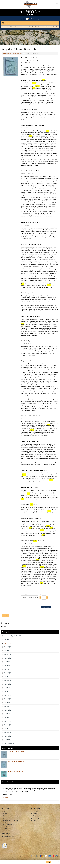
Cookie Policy (42, 862)
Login (38, 18)
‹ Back (5, 616)
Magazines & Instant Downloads (14, 53)
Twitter (35, 813)
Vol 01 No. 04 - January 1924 (16, 761)
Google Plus (36, 816)
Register (33, 18)
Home (4, 53)
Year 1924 (24, 53)
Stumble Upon (36, 818)
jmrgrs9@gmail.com (9, 836)
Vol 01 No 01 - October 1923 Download (18, 752)
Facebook (35, 811)
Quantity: (42, 594)
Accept (48, 862)
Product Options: (26, 594)
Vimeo (34, 820)
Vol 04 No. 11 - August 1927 (15, 771)
